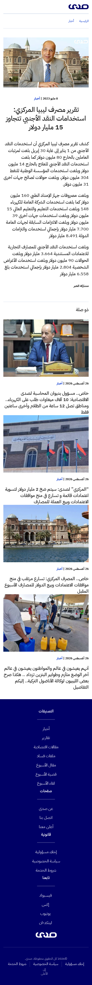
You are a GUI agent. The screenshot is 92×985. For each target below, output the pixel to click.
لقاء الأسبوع (46, 783)
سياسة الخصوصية (46, 861)
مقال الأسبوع (46, 765)
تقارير (46, 738)
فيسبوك (45, 895)
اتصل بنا (46, 817)
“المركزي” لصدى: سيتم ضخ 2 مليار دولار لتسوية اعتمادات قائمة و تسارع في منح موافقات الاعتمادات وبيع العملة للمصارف (47, 495)
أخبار (37, 98)
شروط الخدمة (46, 870)
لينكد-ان (45, 923)
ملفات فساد (46, 756)
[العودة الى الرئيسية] (79, 6)
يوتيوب (45, 913)
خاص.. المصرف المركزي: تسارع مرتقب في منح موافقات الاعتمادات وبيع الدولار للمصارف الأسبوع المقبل (46, 584)
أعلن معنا (46, 827)
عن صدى (46, 808)
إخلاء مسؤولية (46, 852)
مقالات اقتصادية (46, 747)
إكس (45, 904)
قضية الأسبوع (46, 774)
